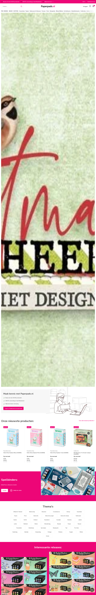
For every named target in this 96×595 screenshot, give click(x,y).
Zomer (47, 536)
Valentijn (26, 532)
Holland (35, 519)
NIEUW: (11, 11)
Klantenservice (91, 1)
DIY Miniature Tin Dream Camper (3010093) (82, 453)
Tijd (66, 528)
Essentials (22, 11)
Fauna (15, 515)
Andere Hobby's (91, 11)
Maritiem (26, 523)
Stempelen (52, 11)
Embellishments (75, 11)
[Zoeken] (21, 6)
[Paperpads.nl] (48, 6)
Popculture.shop (7, 450)
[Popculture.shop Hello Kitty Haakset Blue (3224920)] (12, 437)
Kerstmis (70, 519)
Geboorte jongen (49, 515)
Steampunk (55, 528)
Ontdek (4, 490)
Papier (27, 11)
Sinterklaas (31, 528)
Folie (47, 11)
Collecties (83, 11)
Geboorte (35, 515)
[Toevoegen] (20, 460)
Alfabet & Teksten (17, 511)
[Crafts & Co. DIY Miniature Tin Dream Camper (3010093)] (83, 437)
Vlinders (60, 532)
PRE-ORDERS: (4, 11)
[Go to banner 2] (72, 572)
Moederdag (47, 523)
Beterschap (32, 511)
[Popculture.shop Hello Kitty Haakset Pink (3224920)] (36, 437)
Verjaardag (38, 532)
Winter (81, 532)
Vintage (49, 532)
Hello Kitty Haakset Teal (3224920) (59, 452)
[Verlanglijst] (90, 6)
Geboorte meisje (65, 515)
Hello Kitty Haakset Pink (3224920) (36, 452)
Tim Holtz (76, 528)
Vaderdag (14, 532)
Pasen (69, 523)
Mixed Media (59, 11)
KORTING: (16, 11)
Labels (80, 519)
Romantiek (19, 528)
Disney (68, 511)
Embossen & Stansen (35, 11)
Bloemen (44, 511)
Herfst (25, 519)
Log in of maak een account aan (13, 408)
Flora (25, 515)
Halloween (78, 515)
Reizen (79, 523)
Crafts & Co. (76, 450)
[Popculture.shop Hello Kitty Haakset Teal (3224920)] (59, 437)
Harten (15, 519)
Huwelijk (58, 519)
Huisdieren (47, 519)
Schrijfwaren (67, 11)
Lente (15, 523)
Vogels (71, 532)
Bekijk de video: (17, 490)
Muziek (59, 523)
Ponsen (44, 11)
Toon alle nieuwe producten (86, 420)
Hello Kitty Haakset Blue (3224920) (12, 452)
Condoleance (56, 511)
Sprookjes (43, 528)
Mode (36, 523)
